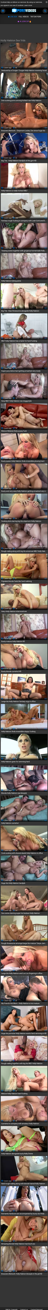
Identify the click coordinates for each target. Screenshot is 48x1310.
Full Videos (24, 17)
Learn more (28, 5)
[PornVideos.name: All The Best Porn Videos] (24, 10)
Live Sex (13, 17)
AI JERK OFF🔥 (25, 21)
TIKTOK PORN (35, 17)
